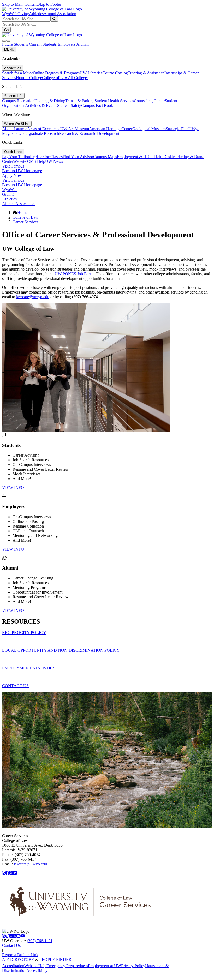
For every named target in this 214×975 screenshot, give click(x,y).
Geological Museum (149, 129)
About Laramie (14, 129)
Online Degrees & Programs (56, 73)
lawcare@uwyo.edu (32, 297)
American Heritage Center (110, 129)
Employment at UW (104, 966)
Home (22, 212)
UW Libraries (91, 73)
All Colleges (78, 77)
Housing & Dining (49, 101)
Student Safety (69, 105)
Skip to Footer (49, 4)
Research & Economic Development (89, 133)
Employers (67, 44)
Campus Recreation (18, 101)
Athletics (36, 13)
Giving (23, 13)
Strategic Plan (177, 129)
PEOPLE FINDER (55, 959)
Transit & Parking (79, 101)
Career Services (25, 222)
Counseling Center (149, 101)
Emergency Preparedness (67, 966)
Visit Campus (13, 166)
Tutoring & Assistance (146, 73)
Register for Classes (46, 156)
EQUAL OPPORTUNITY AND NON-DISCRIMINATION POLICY (61, 650)
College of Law (55, 77)
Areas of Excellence (43, 129)
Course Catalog (115, 73)
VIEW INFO (13, 487)
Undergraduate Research (38, 133)
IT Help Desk (160, 156)
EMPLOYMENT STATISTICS (28, 668)
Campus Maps (105, 156)
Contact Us (11, 945)
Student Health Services (114, 101)
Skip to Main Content (20, 4)
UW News (54, 161)
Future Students (15, 44)
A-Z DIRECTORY (18, 959)
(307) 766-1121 (39, 940)
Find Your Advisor (78, 156)
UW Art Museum (74, 129)
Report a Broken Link (20, 955)
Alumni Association (60, 13)
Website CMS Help (29, 161)
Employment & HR (133, 156)
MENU (9, 49)
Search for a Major (17, 73)
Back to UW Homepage (22, 171)
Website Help (35, 966)
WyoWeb (9, 13)
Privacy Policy (133, 966)
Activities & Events (41, 105)
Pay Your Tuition (16, 156)
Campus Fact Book (97, 105)
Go (6, 30)
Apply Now (12, 175)
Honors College (29, 77)
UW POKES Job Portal (74, 274)
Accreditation (13, 966)
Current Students (43, 44)
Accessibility (36, 970)
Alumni (82, 44)
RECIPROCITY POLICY (24, 632)
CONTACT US (15, 686)
